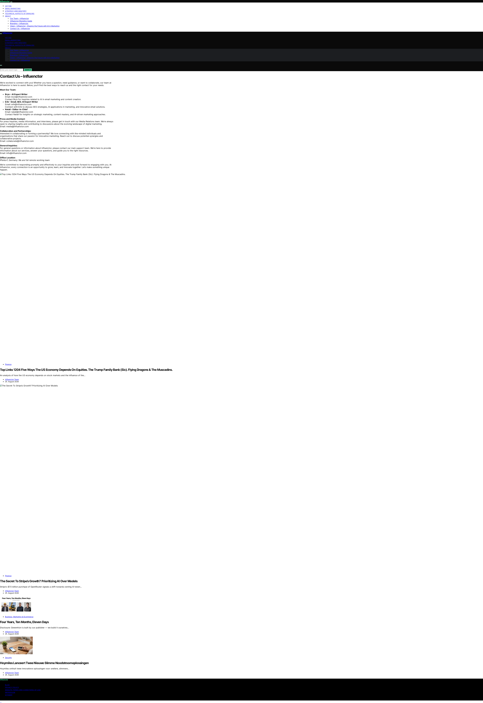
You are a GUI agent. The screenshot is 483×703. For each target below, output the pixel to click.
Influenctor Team (12, 379)
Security (8, 657)
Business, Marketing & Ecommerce (19, 617)
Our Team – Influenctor (19, 18)
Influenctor (5, 1)
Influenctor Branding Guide (21, 21)
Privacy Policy (12, 687)
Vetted (8, 6)
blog (7, 685)
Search (28, 70)
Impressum (10, 692)
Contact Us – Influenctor (20, 28)
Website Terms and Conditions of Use (23, 690)
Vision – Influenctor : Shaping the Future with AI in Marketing (34, 26)
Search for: (4, 67)
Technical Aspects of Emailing (19, 13)
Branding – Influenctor (19, 23)
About (8, 16)
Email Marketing (13, 8)
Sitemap (8, 695)
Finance (8, 364)
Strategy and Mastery (16, 11)
